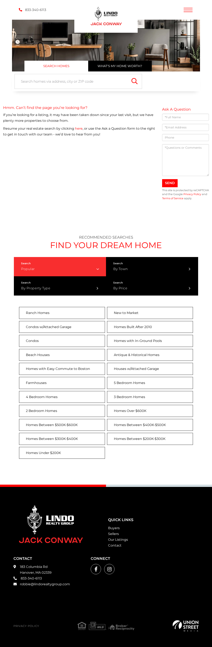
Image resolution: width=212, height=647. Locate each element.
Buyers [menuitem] (114, 528)
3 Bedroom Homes (129, 397)
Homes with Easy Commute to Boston (58, 369)
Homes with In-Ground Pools (138, 341)
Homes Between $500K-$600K (52, 425)
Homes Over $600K (130, 411)
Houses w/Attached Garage (136, 369)
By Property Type (35, 288)
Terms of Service (172, 198)
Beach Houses (38, 355)
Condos (32, 341)
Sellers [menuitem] (113, 534)
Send (170, 183)
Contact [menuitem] (115, 545)
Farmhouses (36, 383)
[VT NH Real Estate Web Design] (186, 625)
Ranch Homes (37, 313)
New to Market (126, 313)
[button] (134, 81)
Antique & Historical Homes (136, 355)
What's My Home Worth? (120, 66)
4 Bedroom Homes (42, 397)
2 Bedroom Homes (41, 411)
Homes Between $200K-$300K (139, 439)
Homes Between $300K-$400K (52, 439)
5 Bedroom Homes (129, 383)
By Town (120, 269)
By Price (120, 288)
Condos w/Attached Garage (48, 327)
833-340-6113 (35, 10)
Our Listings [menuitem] (118, 540)
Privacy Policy (192, 194)
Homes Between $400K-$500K (140, 425)
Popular (28, 269)
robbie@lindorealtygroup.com (45, 584)
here (79, 128)
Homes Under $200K (43, 453)
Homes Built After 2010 (133, 327)
